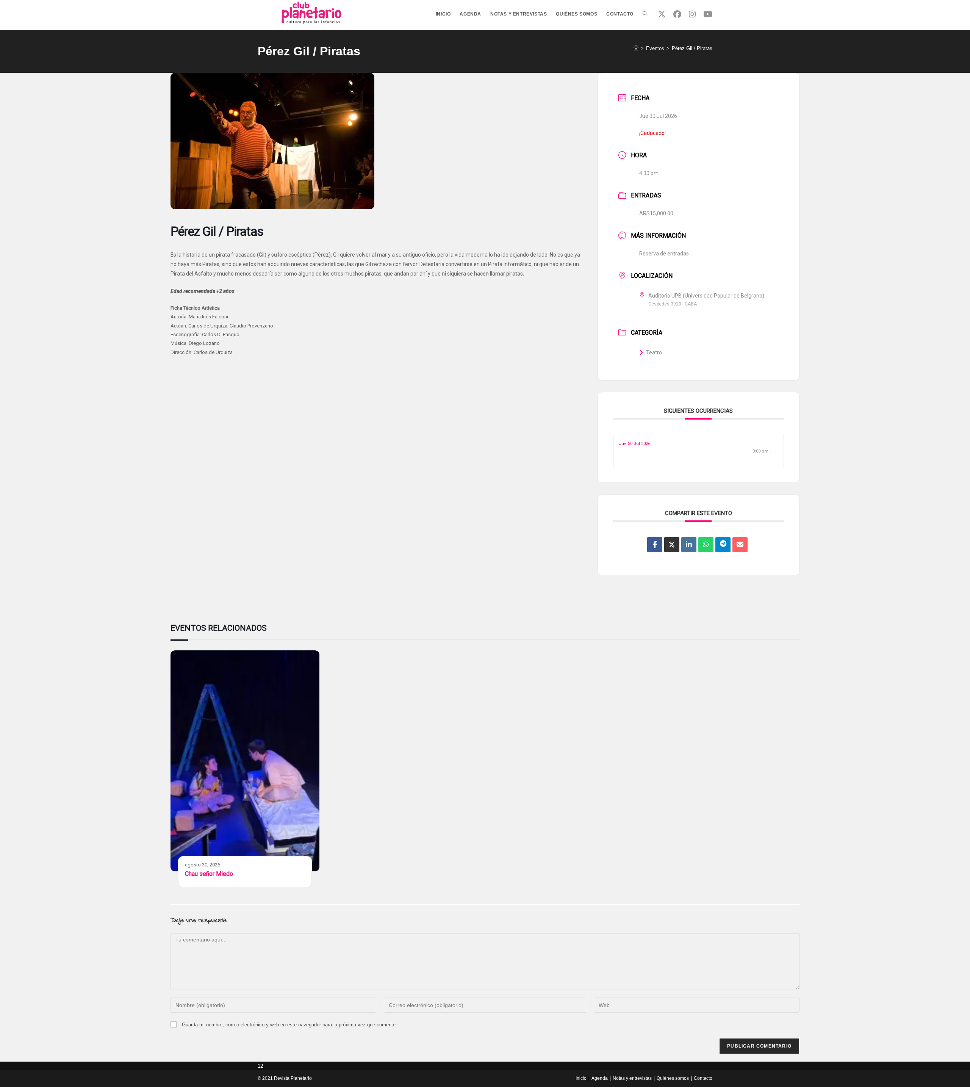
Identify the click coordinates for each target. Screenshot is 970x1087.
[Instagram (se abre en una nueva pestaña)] (692, 14)
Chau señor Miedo (209, 873)
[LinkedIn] (688, 544)
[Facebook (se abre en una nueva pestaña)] (677, 14)
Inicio (581, 1078)
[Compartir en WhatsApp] (705, 544)
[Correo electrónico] (740, 544)
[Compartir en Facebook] (654, 544)
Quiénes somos (673, 1078)
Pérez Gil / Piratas (692, 48)
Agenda (599, 1078)
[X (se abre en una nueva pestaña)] (662, 14)
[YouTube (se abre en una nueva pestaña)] (707, 14)
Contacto (703, 1078)
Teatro (654, 352)
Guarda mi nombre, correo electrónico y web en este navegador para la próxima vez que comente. (289, 1024)
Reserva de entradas (664, 254)
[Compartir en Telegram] (723, 544)
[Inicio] (636, 48)
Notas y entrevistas (632, 1078)
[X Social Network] (671, 544)
